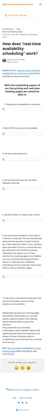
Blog (14, 398)
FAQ (18, 29)
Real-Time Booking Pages (12, 32)
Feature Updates (25, 398)
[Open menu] (40, 4)
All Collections (8, 29)
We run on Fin (24, 410)
